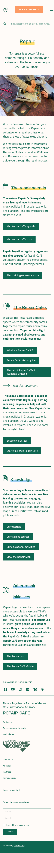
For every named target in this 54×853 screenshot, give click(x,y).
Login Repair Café (11, 790)
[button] (51, 9)
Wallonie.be (8, 734)
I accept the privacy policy (17, 824)
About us (7, 766)
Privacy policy (9, 778)
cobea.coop (19, 845)
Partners (7, 772)
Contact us (8, 759)
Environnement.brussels (14, 728)
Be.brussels (8, 722)
